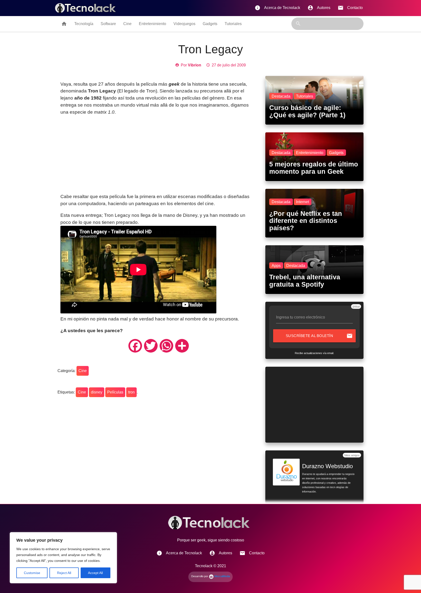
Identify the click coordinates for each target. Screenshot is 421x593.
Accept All (95, 573)
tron (131, 392)
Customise (32, 573)
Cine (127, 24)
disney (96, 392)
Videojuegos (184, 24)
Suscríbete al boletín (319, 336)
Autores (318, 8)
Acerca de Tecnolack (277, 8)
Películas (115, 392)
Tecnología (83, 24)
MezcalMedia (222, 576)
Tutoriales (233, 24)
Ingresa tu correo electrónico (300, 317)
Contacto (350, 8)
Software (108, 24)
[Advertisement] (158, 154)
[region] (63, 557)
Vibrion (194, 65)
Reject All (64, 573)
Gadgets (210, 24)
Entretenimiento (152, 24)
